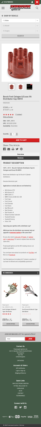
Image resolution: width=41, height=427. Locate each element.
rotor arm (17, 237)
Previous (3, 62)
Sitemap (21, 425)
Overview (20, 154)
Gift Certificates (20, 368)
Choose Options (10, 324)
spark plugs (10, 239)
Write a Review (8, 117)
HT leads (23, 237)
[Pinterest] (21, 149)
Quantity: (6, 134)
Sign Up (23, 370)
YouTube (31, 252)
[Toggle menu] (3, 7)
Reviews (21, 158)
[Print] (13, 149)
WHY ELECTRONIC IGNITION (20, 383)
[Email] (8, 149)
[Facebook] (4, 149)
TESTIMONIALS (20, 395)
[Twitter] (17, 149)
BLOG (20, 391)
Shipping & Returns (20, 373)
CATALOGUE (20, 388)
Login (17, 370)
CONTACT (20, 393)
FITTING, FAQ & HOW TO (20, 386)
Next (37, 62)
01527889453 (8, 2)
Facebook (12, 255)
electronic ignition (15, 232)
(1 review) (18, 114)
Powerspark (5, 305)
